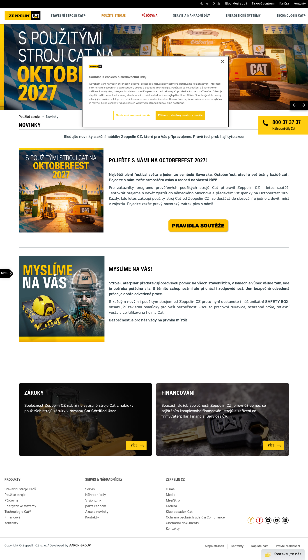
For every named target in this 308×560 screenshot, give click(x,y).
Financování (178, 393)
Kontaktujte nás (287, 554)
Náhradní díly (95, 495)
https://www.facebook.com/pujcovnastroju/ (259, 520)
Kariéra (284, 3)
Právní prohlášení (288, 546)
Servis (90, 489)
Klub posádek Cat (179, 512)
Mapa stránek (214, 546)
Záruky (34, 393)
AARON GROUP (80, 545)
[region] (155, 91)
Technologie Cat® (291, 16)
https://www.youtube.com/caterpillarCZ (276, 520)
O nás (217, 3)
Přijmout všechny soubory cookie (180, 115)
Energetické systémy (243, 16)
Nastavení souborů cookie (133, 115)
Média (170, 495)
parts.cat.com (95, 506)
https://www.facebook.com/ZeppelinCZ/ (251, 520)
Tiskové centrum (263, 3)
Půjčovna (150, 16)
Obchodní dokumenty (182, 523)
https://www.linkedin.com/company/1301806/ (285, 520)
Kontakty (300, 3)
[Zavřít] (223, 61)
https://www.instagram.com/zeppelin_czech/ (268, 520)
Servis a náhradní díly (191, 16)
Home (204, 3)
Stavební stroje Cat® (68, 16)
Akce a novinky (96, 512)
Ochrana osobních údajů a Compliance (195, 517)
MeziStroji (174, 500)
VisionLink (93, 500)
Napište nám (260, 546)
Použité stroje (113, 16)
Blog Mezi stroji (236, 3)
